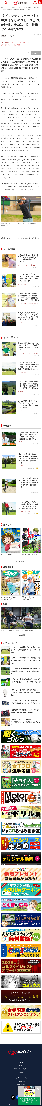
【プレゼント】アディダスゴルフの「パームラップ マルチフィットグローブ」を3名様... (25, 692)
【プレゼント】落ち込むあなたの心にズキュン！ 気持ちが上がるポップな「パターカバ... (26, 681)
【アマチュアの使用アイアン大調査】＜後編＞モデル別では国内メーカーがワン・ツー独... (25, 649)
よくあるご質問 (21, 1081)
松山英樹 (17, 45)
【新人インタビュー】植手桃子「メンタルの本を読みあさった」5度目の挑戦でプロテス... (25, 722)
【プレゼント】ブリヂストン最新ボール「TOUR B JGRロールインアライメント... (25, 702)
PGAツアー (14, 42)
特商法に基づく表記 (21, 1078)
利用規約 (21, 1065)
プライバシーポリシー (21, 1069)
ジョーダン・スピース (25, 42)
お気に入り (36, 53)
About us (21, 1062)
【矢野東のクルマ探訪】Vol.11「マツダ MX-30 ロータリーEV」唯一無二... (25, 711)
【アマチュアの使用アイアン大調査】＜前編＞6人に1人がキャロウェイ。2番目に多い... (25, 660)
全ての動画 (21, 635)
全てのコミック (21, 561)
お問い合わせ (21, 1084)
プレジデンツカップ (7, 45)
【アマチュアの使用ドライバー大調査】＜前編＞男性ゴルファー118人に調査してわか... (25, 671)
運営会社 (21, 1072)
